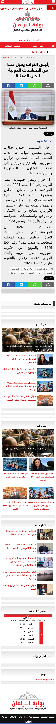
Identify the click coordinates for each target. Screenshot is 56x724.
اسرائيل (13, 273)
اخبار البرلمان (28, 269)
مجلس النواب (37, 52)
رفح (39, 273)
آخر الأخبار (41, 323)
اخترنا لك (41, 425)
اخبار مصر (15, 269)
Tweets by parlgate (45, 679)
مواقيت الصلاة (38, 610)
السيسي (31, 273)
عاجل (51, 7)
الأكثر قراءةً (41, 524)
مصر (22, 273)
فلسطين (49, 273)
